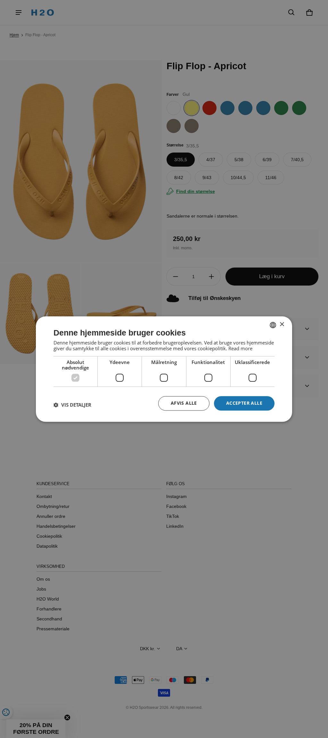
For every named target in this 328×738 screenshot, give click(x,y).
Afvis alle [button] (184, 403)
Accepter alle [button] (244, 403)
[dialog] (164, 369)
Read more (240, 348)
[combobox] (273, 325)
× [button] (281, 324)
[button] (72, 405)
